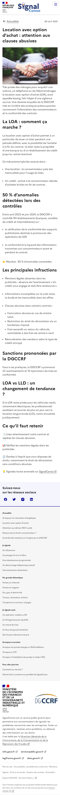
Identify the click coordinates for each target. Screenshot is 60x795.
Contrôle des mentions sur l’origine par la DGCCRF (24, 538)
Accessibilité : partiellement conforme (31, 766)
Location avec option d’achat (15, 523)
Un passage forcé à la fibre (14, 555)
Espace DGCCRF (9, 778)
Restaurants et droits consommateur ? (19, 533)
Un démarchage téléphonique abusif (18, 565)
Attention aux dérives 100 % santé (17, 528)
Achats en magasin (10, 587)
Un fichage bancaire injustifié (15, 619)
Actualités (13, 21)
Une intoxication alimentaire (15, 570)
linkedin (31, 499)
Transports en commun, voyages (16, 602)
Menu (56, 4)
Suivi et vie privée (17, 772)
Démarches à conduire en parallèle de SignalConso (25, 674)
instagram (23, 499)
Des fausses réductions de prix (15, 634)
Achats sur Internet (10, 582)
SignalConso (46, 471)
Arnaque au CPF (9, 652)
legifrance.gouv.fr (11, 758)
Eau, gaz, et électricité (12, 592)
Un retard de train (10, 624)
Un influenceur (8, 550)
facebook (5, 499)
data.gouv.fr (33, 758)
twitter (14, 499)
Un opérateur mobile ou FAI (14, 615)
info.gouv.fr (8, 751)
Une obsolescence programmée (16, 560)
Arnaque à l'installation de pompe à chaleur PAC (23, 657)
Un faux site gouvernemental (15, 629)
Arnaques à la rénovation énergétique (19, 518)
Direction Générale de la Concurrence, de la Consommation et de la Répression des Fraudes (25, 740)
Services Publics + (26, 778)
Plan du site (7, 766)
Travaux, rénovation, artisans (15, 597)
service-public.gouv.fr (32, 751)
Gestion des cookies (35, 772)
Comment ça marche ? (12, 669)
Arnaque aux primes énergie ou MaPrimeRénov (23, 647)
